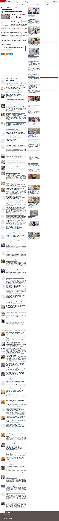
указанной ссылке (17, 36)
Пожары (47, 4)
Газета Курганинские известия (16, 47)
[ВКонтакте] (2, 54)
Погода (33, 4)
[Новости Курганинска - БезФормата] (7, 1)
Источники (28, 4)
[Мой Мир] (11, 54)
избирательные (23, 14)
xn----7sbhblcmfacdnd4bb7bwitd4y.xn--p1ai (6, 21)
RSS (11, 518)
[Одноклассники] (5, 54)
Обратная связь (5, 516)
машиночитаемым (17, 28)
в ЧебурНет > (53, 4)
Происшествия (40, 4)
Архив (23, 4)
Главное (18, 4)
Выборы (23, 33)
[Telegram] (8, 54)
